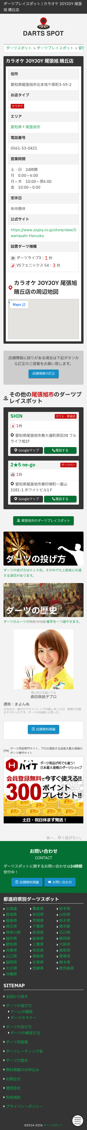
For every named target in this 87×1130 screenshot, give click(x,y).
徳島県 (38, 956)
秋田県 (38, 914)
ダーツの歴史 (17, 1060)
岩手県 (64, 909)
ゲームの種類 (21, 1012)
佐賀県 (38, 962)
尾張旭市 (33, 127)
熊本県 (64, 962)
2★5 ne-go (22, 465)
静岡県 (64, 938)
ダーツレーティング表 (24, 1051)
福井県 (11, 938)
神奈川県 (13, 932)
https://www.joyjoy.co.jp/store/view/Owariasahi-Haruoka (43, 233)
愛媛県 (64, 956)
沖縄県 (11, 974)
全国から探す (17, 997)
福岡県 (11, 962)
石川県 (64, 932)
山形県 (64, 914)
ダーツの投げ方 (19, 1027)
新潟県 (38, 932)
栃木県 (64, 920)
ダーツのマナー (23, 1018)
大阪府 (64, 944)
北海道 (11, 909)
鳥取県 (64, 950)
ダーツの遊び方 (19, 1006)
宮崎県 (38, 968)
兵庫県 (11, 950)
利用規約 (13, 1097)
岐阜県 (38, 938)
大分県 (11, 968)
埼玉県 (11, 926)
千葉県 (38, 926)
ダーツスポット (53, 1125)
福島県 (11, 920)
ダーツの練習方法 (25, 1033)
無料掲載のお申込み (22, 1070)
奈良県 (38, 950)
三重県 (38, 944)
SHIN (16, 416)
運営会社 (13, 1088)
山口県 (11, 956)
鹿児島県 (66, 968)
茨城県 (38, 920)
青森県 (38, 909)
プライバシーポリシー (24, 1107)
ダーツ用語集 (17, 1042)
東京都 (64, 926)
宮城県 (11, 914)
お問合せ (13, 1079)
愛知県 (16, 127)
